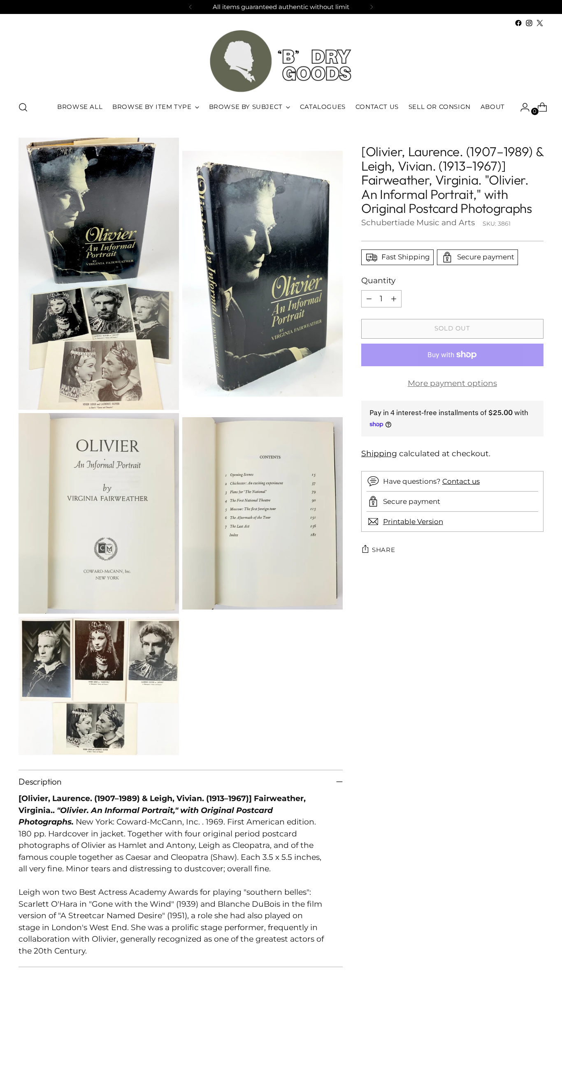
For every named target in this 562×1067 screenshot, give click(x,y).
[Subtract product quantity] (369, 298)
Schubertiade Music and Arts (418, 222)
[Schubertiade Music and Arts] (281, 61)
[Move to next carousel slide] (536, 1039)
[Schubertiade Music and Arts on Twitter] (539, 23)
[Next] (371, 7)
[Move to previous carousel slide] (518, 1039)
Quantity (378, 280)
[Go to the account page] (521, 107)
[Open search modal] (23, 107)
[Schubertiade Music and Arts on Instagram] (529, 23)
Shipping (379, 453)
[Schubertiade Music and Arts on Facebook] (518, 23)
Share (383, 549)
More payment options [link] (452, 383)
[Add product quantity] (393, 298)
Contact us (461, 481)
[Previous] (190, 7)
